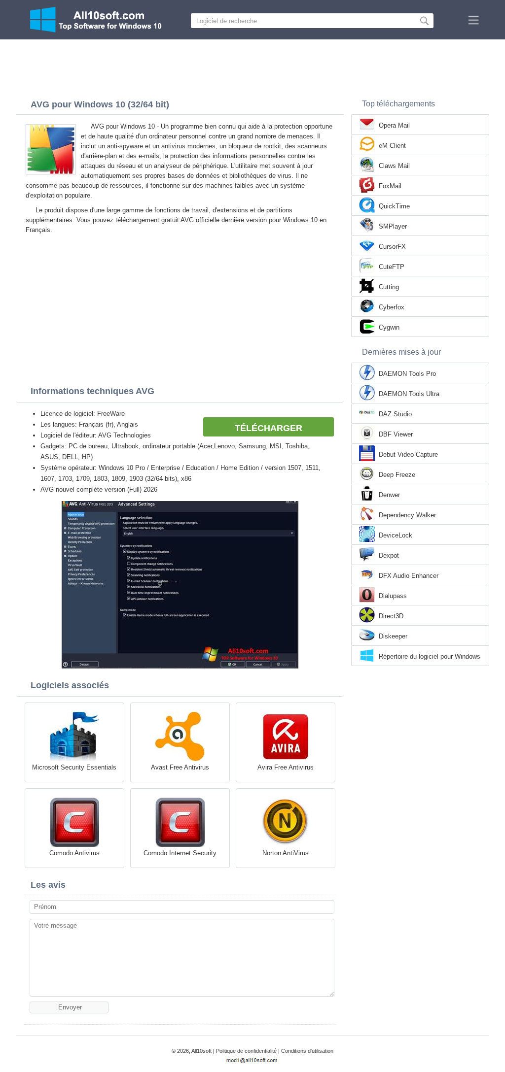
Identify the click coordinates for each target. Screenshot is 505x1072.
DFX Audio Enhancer (408, 575)
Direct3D (391, 616)
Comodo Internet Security (180, 853)
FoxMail (390, 186)
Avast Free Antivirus (180, 767)
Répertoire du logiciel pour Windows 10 (429, 657)
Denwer (389, 495)
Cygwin (389, 327)
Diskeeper (393, 636)
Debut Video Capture (408, 454)
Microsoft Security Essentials (74, 767)
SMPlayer (393, 226)
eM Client (392, 145)
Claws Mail (394, 165)
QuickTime (394, 206)
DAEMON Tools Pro (407, 373)
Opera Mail (394, 125)
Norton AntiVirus (285, 853)
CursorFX (392, 246)
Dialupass (393, 596)
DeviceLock (395, 535)
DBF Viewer (396, 434)
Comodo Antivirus (74, 853)
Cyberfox (391, 307)
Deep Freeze (397, 474)
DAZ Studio (395, 414)
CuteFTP (391, 266)
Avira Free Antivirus (285, 767)
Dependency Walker (407, 515)
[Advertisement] (252, 66)
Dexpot (389, 555)
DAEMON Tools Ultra (409, 394)
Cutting (389, 287)
